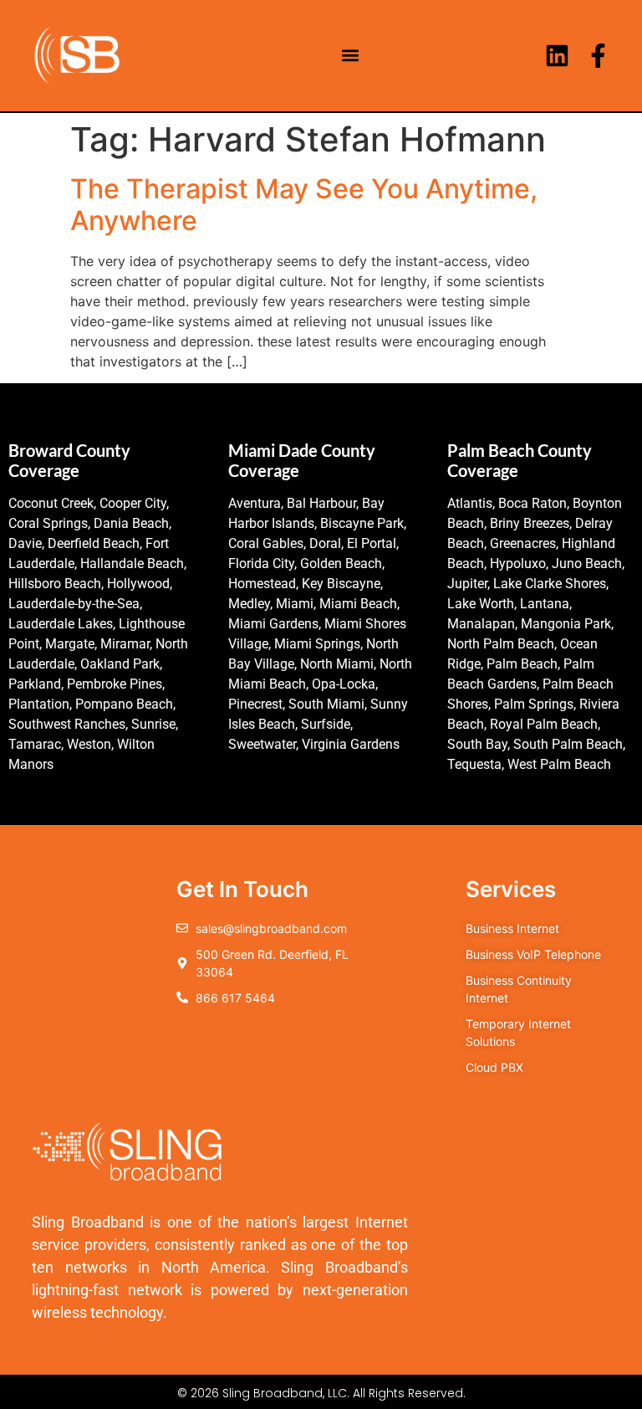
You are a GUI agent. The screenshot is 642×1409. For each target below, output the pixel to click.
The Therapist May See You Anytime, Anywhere (304, 204)
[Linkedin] (557, 56)
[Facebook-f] (598, 56)
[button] (350, 55)
